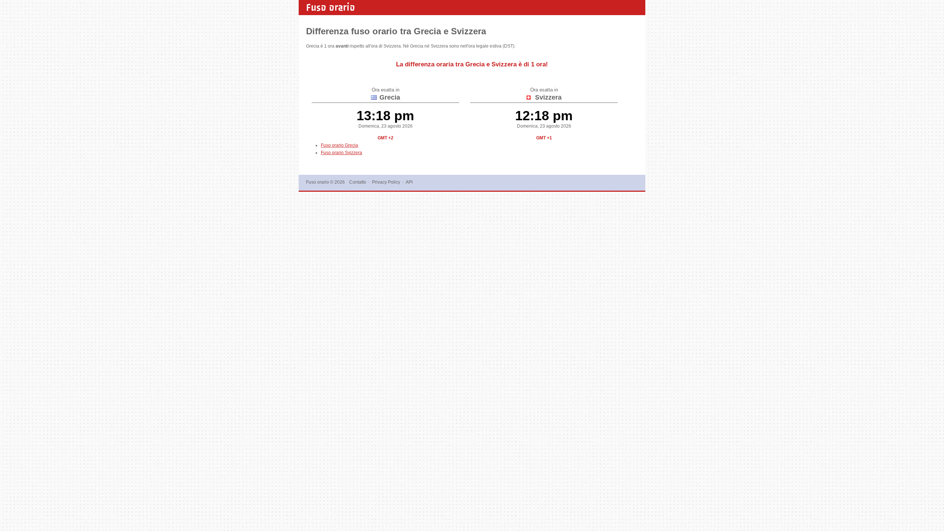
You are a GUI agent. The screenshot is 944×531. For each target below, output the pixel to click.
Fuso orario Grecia (339, 145)
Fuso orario (330, 7)
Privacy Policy (386, 182)
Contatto (357, 182)
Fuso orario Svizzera (341, 152)
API (409, 182)
